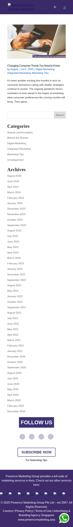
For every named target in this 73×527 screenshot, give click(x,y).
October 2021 (15, 301)
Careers (8, 510)
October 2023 (15, 219)
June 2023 (13, 241)
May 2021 (12, 329)
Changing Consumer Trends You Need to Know (33, 65)
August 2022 (14, 285)
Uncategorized (15, 159)
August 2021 (14, 312)
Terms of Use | (44, 510)
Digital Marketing (45, 69)
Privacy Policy (24, 510)
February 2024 (15, 197)
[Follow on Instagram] (51, 437)
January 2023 (15, 268)
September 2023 (16, 225)
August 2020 (14, 372)
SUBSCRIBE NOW (36, 452)
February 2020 (15, 405)
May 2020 (12, 389)
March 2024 (14, 192)
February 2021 (15, 345)
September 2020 (16, 367)
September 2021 (16, 307)
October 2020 (15, 362)
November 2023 (16, 214)
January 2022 (15, 296)
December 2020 (16, 356)
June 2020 (13, 383)
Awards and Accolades (20, 132)
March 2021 (14, 340)
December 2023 (16, 208)
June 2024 (13, 181)
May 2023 (12, 247)
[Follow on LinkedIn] (41, 437)
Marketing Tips (40, 72)
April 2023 (13, 252)
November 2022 (16, 274)
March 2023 (14, 257)
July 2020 (12, 378)
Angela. (14, 69)
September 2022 (16, 280)
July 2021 (12, 318)
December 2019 (16, 411)
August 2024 (14, 175)
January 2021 (15, 351)
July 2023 (12, 236)
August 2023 (14, 230)
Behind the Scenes (17, 137)
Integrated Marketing (19, 72)
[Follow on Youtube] (22, 437)
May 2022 (12, 290)
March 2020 (14, 400)
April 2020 (13, 394)
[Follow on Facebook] (32, 437)
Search (60, 115)
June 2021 (13, 323)
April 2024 (13, 186)
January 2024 (15, 203)
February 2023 (15, 263)
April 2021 (13, 334)
